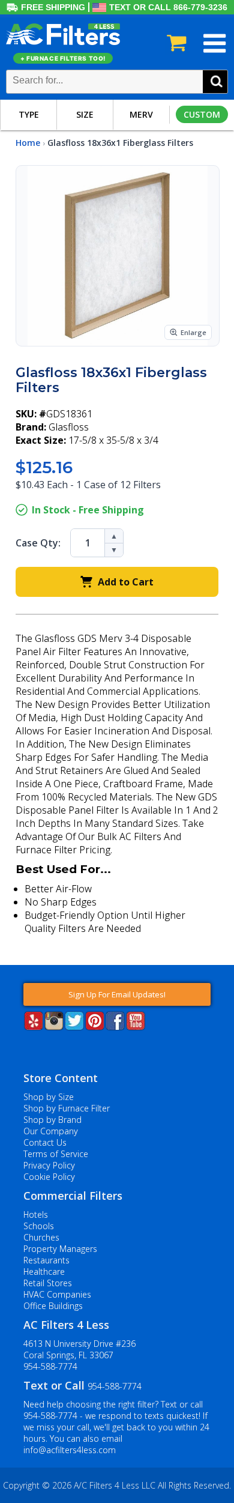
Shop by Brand (52, 1119)
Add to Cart (126, 581)
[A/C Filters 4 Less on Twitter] (74, 1026)
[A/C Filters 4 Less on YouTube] (135, 1026)
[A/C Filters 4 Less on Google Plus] (24, 1048)
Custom (202, 114)
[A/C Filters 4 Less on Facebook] (115, 1026)
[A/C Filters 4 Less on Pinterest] (95, 1026)
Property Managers (60, 1248)
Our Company (50, 1131)
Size (85, 114)
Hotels (35, 1214)
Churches (41, 1237)
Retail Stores (47, 1283)
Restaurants (46, 1260)
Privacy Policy (49, 1165)
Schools (38, 1226)
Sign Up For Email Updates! (117, 994)
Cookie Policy (49, 1176)
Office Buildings (53, 1305)
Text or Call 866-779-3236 (168, 7)
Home (28, 142)
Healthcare (44, 1271)
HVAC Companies (57, 1294)
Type (29, 114)
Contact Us (45, 1142)
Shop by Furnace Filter (66, 1108)
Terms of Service (55, 1154)
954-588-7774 (50, 1366)
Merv (141, 114)
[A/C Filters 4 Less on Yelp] (33, 1026)
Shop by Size (48, 1096)
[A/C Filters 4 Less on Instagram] (54, 1026)
